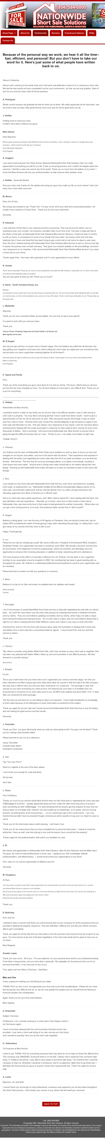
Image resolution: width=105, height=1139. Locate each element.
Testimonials (40, 33)
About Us (25, 33)
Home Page (8, 33)
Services (56, 33)
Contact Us (8, 40)
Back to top (51, 1103)
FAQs (91, 33)
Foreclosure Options (74, 33)
